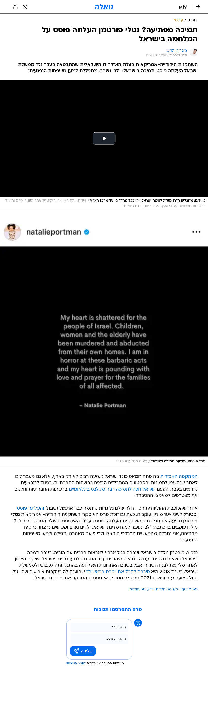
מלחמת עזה (188, 589)
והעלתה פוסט (30, 508)
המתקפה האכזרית (179, 476)
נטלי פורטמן (137, 589)
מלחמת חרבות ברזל (163, 589)
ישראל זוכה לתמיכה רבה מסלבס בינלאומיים (112, 489)
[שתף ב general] (15, 7)
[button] (183, 7)
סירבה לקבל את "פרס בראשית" (118, 572)
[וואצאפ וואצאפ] (25, 6)
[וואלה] (104, 6)
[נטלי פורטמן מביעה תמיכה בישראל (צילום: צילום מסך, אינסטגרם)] (104, 342)
